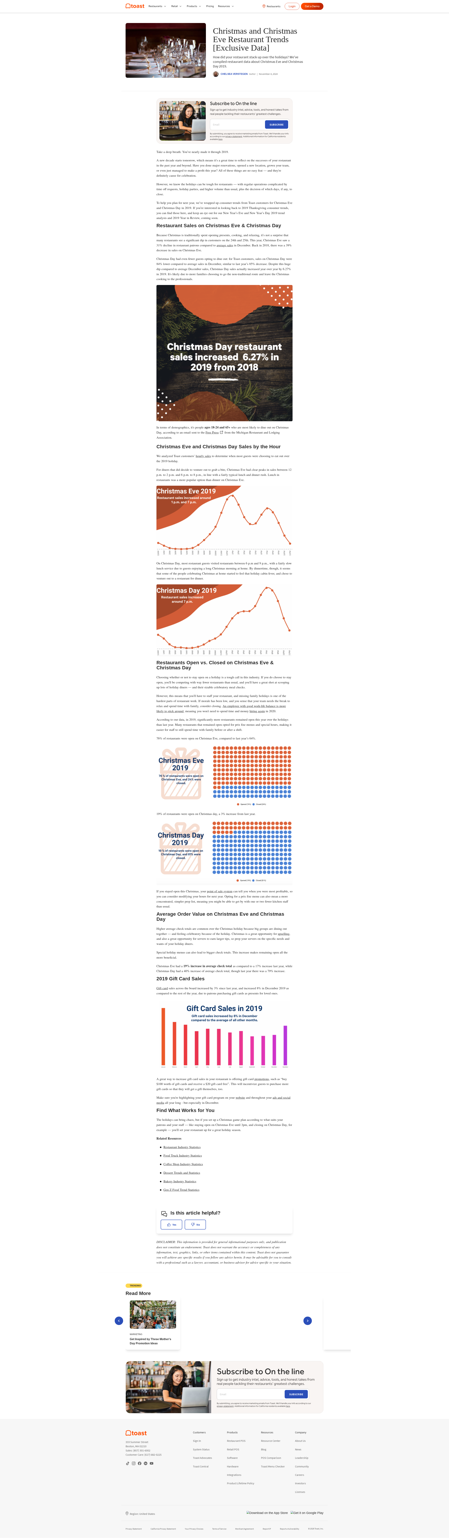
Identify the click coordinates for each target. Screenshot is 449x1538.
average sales (225, 245)
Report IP (267, 1528)
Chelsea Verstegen (234, 74)
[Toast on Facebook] (140, 1463)
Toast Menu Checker (273, 1466)
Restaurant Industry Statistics (182, 1147)
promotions (261, 1079)
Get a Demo (312, 6)
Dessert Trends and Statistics (181, 1172)
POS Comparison (271, 1458)
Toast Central (201, 1466)
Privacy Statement (134, 1528)
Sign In (197, 1440)
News (298, 1449)
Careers (299, 1475)
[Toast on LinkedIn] (145, 1463)
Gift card (162, 988)
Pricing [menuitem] (210, 6)
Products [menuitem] (192, 6)
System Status (201, 1449)
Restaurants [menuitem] (155, 6)
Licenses (300, 1492)
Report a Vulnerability (289, 1528)
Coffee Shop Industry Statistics (183, 1164)
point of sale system (219, 891)
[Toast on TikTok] (128, 1463)
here (220, 139)
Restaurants (273, 6)
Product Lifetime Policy (240, 1483)
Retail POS (233, 1449)
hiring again (257, 711)
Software (232, 1458)
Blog (263, 1449)
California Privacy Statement (163, 1528)
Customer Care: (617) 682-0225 (144, 1454)
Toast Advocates (202, 1458)
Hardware (233, 1466)
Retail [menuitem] (174, 6)
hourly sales (203, 456)
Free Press (212, 432)
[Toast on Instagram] (134, 1463)
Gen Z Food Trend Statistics (181, 1190)
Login (292, 6)
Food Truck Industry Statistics (182, 1155)
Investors (300, 1483)
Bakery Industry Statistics (179, 1181)
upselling (283, 934)
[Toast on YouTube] (151, 1463)
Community (302, 1466)
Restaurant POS (236, 1440)
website (240, 1097)
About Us (300, 1440)
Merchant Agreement (244, 1528)
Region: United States (142, 1514)
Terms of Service (219, 1528)
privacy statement (233, 136)
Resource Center (270, 1440)
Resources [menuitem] (224, 6)
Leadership (301, 1458)
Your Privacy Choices (194, 1528)
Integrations (234, 1475)
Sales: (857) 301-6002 (138, 1450)
